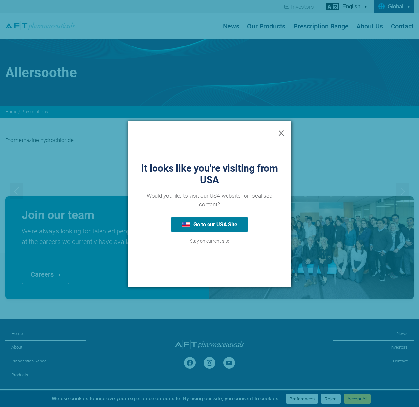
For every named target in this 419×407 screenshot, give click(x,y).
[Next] (402, 191)
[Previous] (16, 191)
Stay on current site (209, 241)
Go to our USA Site (214, 224)
